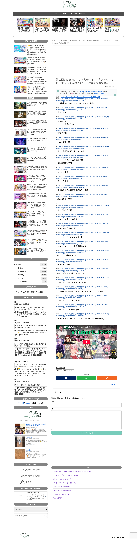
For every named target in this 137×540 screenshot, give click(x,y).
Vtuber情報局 (57, 498)
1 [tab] (65, 35)
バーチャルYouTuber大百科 (62, 490)
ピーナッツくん (69, 370)
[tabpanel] (25, 25)
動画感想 (32, 275)
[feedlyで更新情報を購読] (86, 378)
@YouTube (99, 91)
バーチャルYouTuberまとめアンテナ (65, 483)
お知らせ (32, 268)
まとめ (60, 370)
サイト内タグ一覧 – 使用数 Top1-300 (28, 292)
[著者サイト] (66, 378)
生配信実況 (61, 367)
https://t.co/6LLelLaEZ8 (87, 91)
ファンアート (32, 281)
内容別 (31, 264)
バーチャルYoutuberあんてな (62, 486)
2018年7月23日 (99, 93)
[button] (45, 515)
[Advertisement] (86, 62)
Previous (15, 25)
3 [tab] (72, 35)
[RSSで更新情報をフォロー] (107, 378)
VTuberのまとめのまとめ (61, 494)
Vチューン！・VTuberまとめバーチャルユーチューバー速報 (72, 471)
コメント (55, 409)
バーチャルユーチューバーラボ (63, 479)
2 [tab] (68, 35)
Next (122, 25)
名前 (53, 401)
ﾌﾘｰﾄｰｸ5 (21, 403)
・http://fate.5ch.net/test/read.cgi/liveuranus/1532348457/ (80, 97)
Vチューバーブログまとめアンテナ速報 (65, 475)
